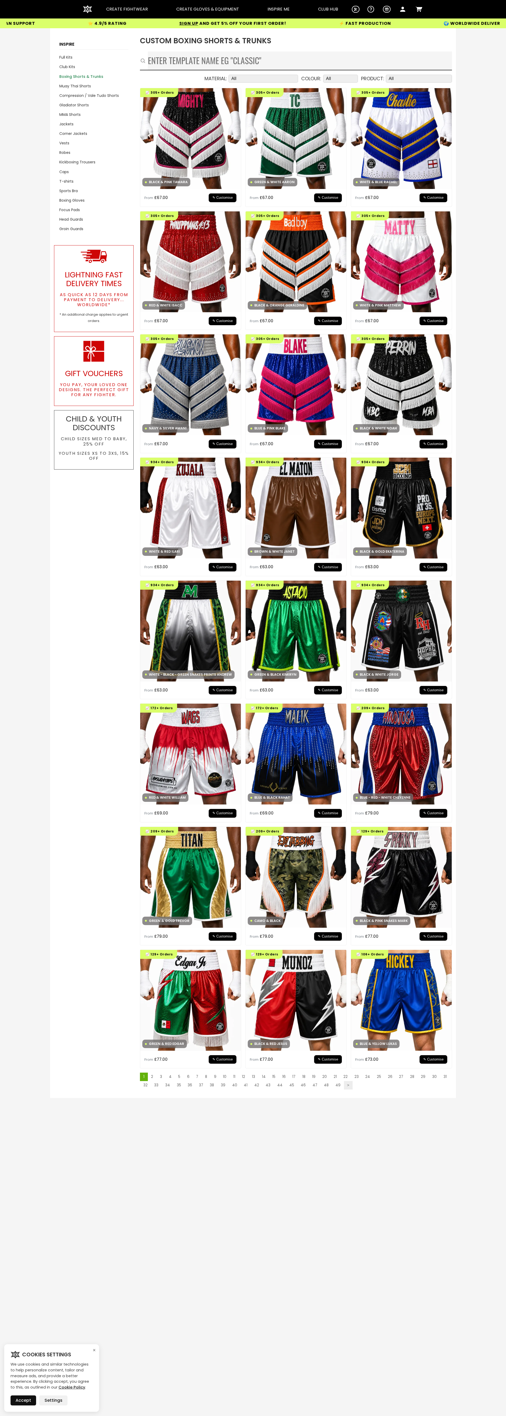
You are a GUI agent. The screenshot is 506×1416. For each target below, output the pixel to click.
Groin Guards (71, 228)
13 (253, 1076)
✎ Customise (222, 198)
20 (324, 1076)
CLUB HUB (328, 9)
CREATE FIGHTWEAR (127, 9)
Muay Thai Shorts (75, 86)
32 (145, 1085)
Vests (64, 143)
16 (284, 1076)
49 (337, 1085)
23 (356, 1076)
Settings (53, 1400)
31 (445, 1076)
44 (280, 1085)
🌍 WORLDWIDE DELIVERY (379, 23)
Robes (64, 152)
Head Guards (71, 219)
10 (224, 1076)
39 (223, 1085)
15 (273, 1076)
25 (379, 1076)
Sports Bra (68, 190)
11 (234, 1076)
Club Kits (67, 66)
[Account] (402, 9)
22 (345, 1076)
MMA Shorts (70, 114)
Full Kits (65, 57)
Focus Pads (69, 209)
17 (293, 1076)
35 (179, 1085)
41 (245, 1085)
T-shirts (66, 181)
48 (326, 1085)
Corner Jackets (73, 133)
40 (234, 1085)
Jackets (66, 124)
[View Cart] (419, 9)
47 (315, 1085)
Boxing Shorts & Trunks (81, 76)
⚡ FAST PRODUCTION (271, 23)
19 (313, 1076)
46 (303, 1085)
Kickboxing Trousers (77, 162)
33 (156, 1085)
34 (167, 1085)
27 (401, 1076)
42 (256, 1085)
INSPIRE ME (278, 9)
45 (291, 1085)
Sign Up (94, 23)
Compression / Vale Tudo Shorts (89, 95)
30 (434, 1076)
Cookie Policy (72, 1387)
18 (303, 1076)
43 (268, 1085)
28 (412, 1076)
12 (243, 1076)
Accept (23, 1400)
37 (201, 1085)
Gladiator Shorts (74, 105)
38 (212, 1085)
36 (190, 1085)
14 (264, 1076)
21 (335, 1076)
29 (423, 1076)
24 (367, 1076)
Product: (372, 79)
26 (390, 1076)
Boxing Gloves (72, 200)
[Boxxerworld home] (87, 9)
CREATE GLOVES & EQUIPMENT (207, 9)
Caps (64, 171)
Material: (216, 79)
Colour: (311, 79)
